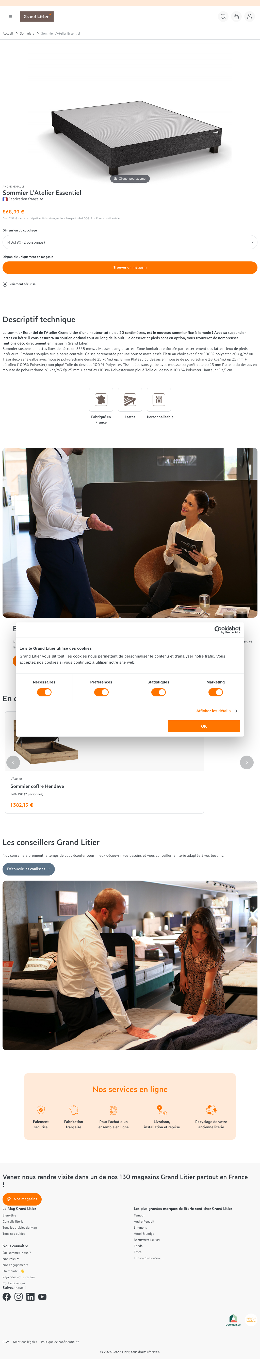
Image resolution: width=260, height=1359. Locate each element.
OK (204, 726)
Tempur (139, 1215)
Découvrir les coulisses (26, 868)
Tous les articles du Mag (20, 1227)
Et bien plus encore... (149, 1257)
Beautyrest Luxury (147, 1239)
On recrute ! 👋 (13, 1270)
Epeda (138, 1245)
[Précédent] (13, 762)
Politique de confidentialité (60, 1341)
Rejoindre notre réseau (19, 1276)
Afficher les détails (213, 711)
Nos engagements (15, 1264)
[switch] (101, 692)
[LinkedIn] (30, 1297)
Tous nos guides (14, 1233)
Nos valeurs (11, 1258)
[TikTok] (54, 1297)
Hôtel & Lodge (144, 1233)
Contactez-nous (14, 1283)
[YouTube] (42, 1297)
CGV (6, 1341)
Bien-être (9, 1215)
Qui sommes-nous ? (17, 1252)
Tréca (137, 1251)
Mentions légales (25, 1341)
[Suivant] (247, 762)
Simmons (140, 1227)
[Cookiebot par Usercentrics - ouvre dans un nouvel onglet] (218, 630)
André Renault (144, 1221)
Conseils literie (13, 1221)
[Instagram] (18, 1297)
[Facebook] (7, 1297)
